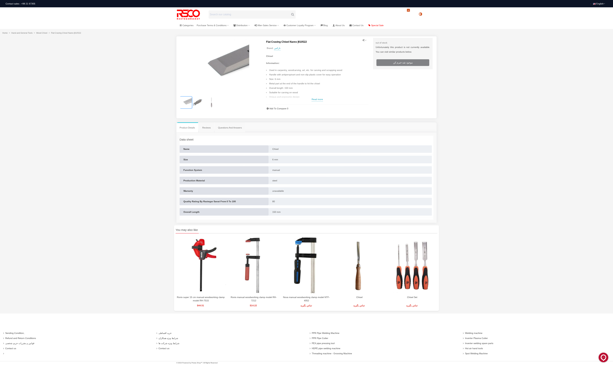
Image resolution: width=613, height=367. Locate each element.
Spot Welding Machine (476, 353)
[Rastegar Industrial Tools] (191, 14)
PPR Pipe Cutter (320, 338)
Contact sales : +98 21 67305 (20, 3)
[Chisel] (359, 265)
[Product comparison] (421, 14)
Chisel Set (412, 297)
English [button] (600, 3)
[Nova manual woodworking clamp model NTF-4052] (306, 265)
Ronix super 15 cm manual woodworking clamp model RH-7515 (201, 299)
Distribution (242, 25)
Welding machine (473, 333)
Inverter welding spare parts (479, 343)
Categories (187, 25)
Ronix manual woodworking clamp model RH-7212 (254, 299)
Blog (325, 25)
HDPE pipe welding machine (326, 348)
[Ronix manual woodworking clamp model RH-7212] (253, 265)
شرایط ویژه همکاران (168, 338)
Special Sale (377, 25)
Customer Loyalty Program (300, 25)
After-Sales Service (267, 25)
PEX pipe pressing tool (323, 343)
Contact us (10, 348)
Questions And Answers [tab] (230, 127)
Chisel (359, 297)
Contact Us (357, 25)
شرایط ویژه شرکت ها (169, 343)
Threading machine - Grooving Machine (332, 353)
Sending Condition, (14, 333)
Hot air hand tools (474, 348)
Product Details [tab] (187, 127)
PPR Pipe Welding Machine (325, 333)
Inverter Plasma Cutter (476, 338)
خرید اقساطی (165, 333)
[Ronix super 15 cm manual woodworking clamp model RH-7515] (201, 265)
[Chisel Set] (412, 265)
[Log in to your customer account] (431, 14)
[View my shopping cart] (411, 14)
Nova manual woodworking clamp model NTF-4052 (306, 299)
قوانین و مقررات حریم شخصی (19, 343)
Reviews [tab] (206, 127)
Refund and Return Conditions (20, 338)
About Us (340, 25)
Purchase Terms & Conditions (212, 25)
